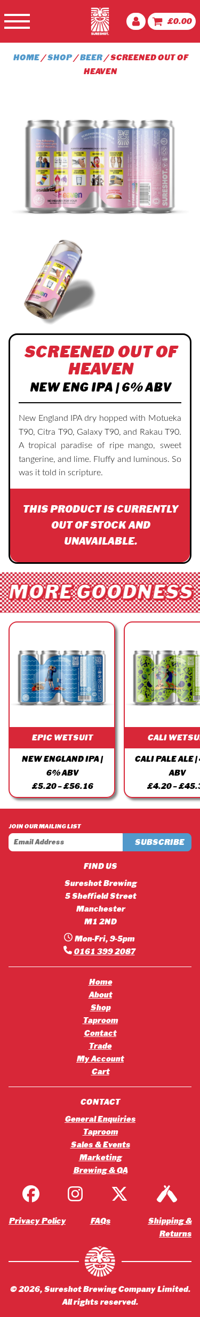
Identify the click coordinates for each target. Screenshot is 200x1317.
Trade (100, 1046)
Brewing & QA (100, 1170)
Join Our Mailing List (45, 826)
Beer (90, 57)
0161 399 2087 (104, 951)
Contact (100, 1033)
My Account (100, 1059)
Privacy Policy (37, 1221)
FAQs (100, 1221)
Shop (59, 57)
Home (26, 57)
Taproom (100, 1020)
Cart (100, 1071)
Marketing (100, 1157)
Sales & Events (100, 1144)
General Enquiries (100, 1119)
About (100, 995)
